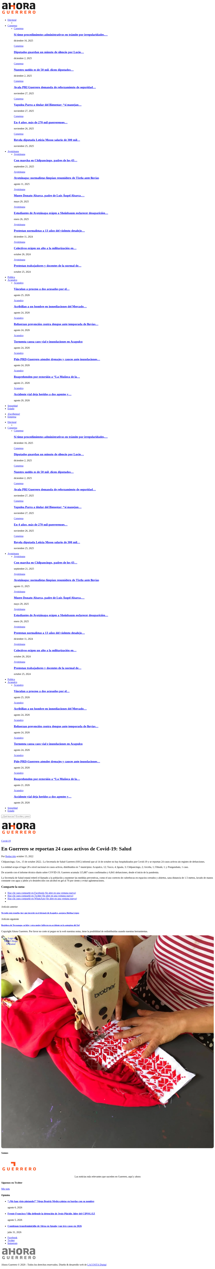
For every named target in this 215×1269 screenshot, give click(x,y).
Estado (11, 408)
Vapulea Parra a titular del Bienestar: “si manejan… (48, 104)
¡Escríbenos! (14, 414)
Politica (11, 277)
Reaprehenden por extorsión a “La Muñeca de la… (47, 376)
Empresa (12, 416)
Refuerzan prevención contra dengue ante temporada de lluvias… (56, 324)
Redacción (10, 856)
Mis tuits (5, 1189)
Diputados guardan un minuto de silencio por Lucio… (49, 52)
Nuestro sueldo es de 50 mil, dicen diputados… (44, 69)
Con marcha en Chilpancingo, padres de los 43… (45, 160)
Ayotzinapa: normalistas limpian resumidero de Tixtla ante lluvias (56, 178)
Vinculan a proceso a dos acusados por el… (42, 289)
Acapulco (12, 280)
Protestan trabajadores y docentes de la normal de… (47, 265)
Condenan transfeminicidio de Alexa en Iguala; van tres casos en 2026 (45, 1226)
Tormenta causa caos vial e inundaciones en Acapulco (48, 341)
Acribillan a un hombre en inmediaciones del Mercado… (50, 306)
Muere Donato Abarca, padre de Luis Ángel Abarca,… (49, 195)
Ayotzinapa (13, 151)
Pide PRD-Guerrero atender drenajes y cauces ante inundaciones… (57, 359)
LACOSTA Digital (96, 1264)
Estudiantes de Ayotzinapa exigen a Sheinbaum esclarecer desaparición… (61, 213)
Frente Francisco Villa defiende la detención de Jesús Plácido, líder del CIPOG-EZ (51, 1213)
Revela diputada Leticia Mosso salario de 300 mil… (47, 140)
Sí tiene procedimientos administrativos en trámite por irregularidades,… (61, 34)
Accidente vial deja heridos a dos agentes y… (42, 394)
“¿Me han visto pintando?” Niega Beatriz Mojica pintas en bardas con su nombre (51, 1201)
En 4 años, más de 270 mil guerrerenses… (41, 122)
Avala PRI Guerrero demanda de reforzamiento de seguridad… (55, 87)
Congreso (12, 25)
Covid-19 (6, 841)
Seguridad (13, 405)
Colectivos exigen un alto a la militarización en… (45, 248)
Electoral (12, 20)
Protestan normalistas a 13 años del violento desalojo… (49, 230)
